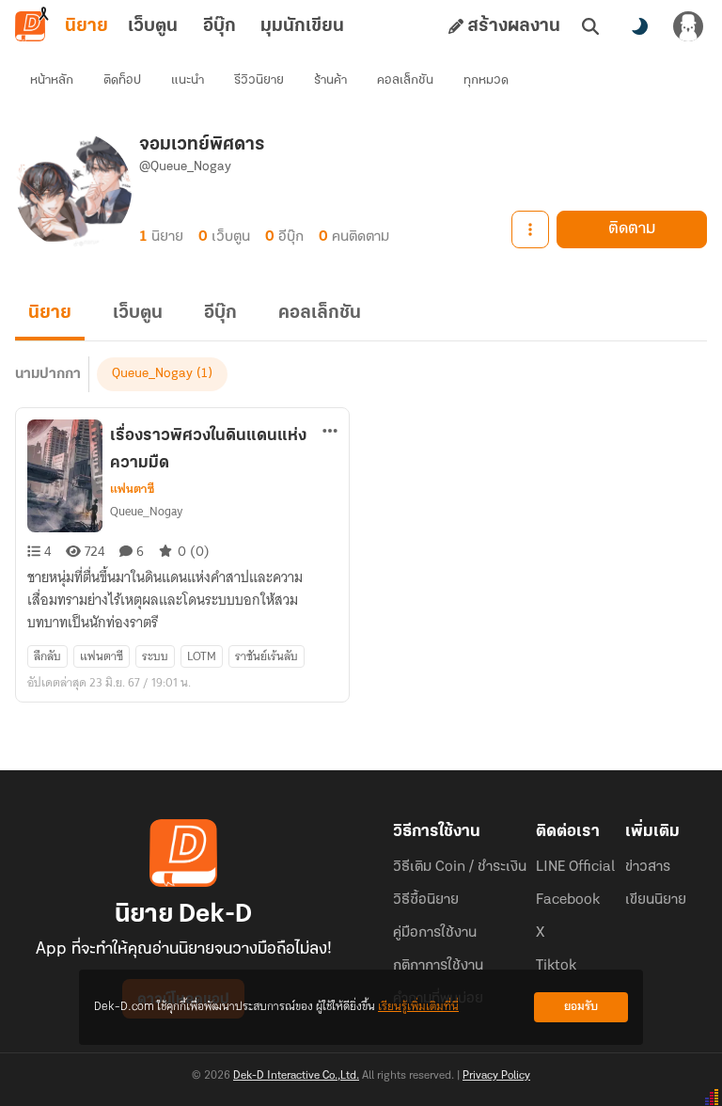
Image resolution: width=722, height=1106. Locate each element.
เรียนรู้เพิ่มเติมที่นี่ (418, 1007)
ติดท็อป (122, 80)
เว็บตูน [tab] (153, 26)
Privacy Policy (496, 1076)
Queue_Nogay (152, 374)
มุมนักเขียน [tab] (302, 26)
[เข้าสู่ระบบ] (688, 26)
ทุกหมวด (486, 80)
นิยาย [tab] (86, 26)
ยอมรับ (581, 1007)
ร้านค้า (330, 80)
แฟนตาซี (132, 489)
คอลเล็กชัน (405, 80)
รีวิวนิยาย (259, 80)
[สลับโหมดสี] (639, 26)
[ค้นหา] (590, 26)
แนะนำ (187, 80)
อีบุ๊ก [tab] (219, 26)
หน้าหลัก (51, 80)
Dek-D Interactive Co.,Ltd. (296, 1076)
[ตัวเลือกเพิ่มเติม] (530, 229)
